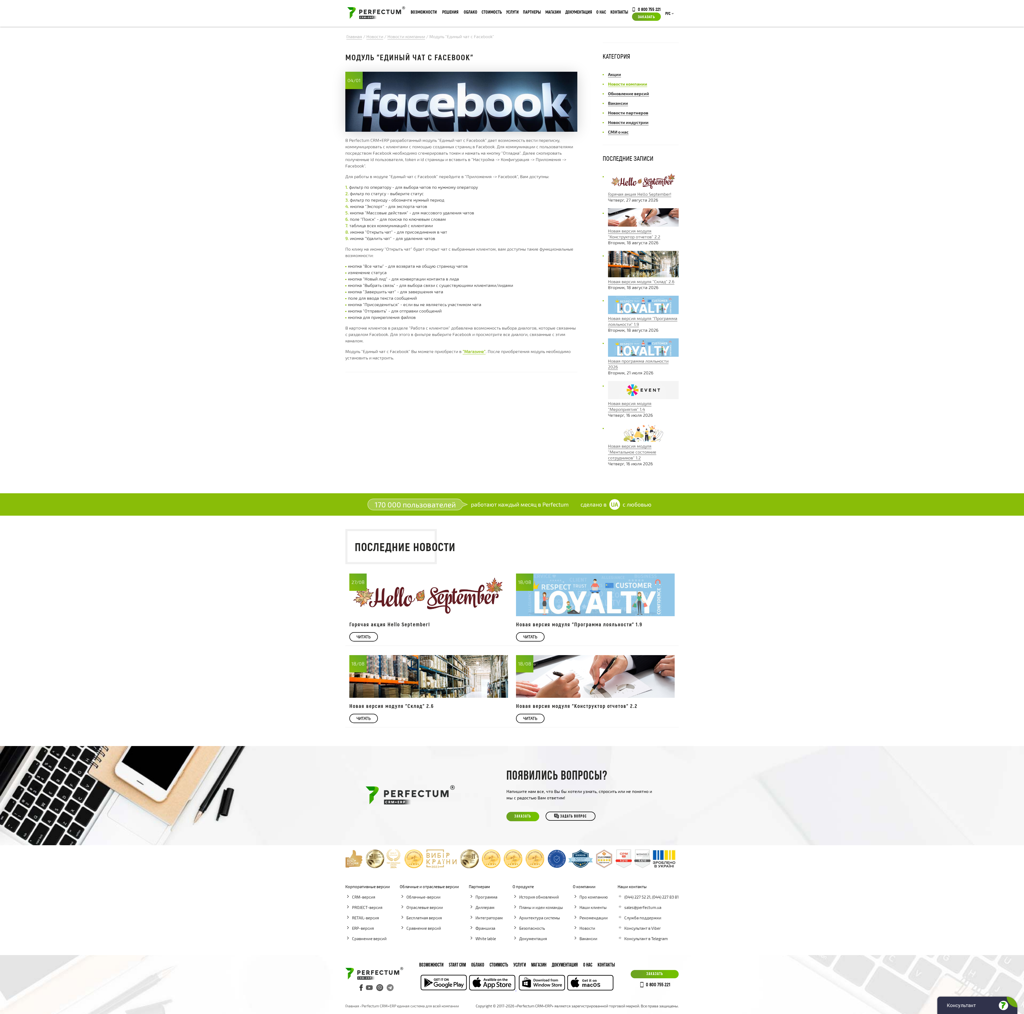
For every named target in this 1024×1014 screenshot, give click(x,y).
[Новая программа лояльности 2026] (643, 355)
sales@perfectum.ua (642, 907)
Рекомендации (593, 917)
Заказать (646, 16)
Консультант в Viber (642, 928)
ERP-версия (363, 928)
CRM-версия (363, 897)
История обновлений (539, 897)
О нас (601, 11)
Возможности (424, 11)
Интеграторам (489, 917)
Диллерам (484, 907)
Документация (578, 11)
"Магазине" (474, 351)
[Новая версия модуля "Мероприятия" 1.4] (643, 397)
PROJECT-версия (367, 907)
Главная (352, 1006)
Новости (587, 928)
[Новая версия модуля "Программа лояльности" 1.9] (643, 312)
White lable (485, 938)
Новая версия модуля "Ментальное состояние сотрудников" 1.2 (632, 451)
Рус (667, 14)
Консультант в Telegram (646, 938)
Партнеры (532, 11)
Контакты (619, 11)
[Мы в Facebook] (361, 987)
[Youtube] (369, 987)
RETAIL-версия (365, 917)
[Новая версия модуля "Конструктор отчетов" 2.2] (643, 224)
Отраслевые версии (424, 907)
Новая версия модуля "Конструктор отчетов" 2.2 (577, 706)
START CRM (457, 965)
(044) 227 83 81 (665, 897)
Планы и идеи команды (541, 907)
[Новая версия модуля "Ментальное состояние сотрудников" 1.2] (643, 440)
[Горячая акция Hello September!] (643, 188)
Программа (486, 897)
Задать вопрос (573, 817)
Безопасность (532, 928)
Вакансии (588, 938)
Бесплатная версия (424, 917)
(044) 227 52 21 (637, 897)
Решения (450, 11)
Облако (470, 11)
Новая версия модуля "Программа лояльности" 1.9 (579, 624)
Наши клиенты (593, 907)
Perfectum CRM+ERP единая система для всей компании (410, 1006)
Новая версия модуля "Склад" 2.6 (641, 281)
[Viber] (379, 987)
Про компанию (593, 897)
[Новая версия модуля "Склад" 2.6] (643, 275)
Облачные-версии (423, 897)
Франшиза (485, 928)
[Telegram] (390, 987)
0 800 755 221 (649, 9)
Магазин (553, 11)
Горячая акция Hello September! (639, 194)
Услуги (512, 11)
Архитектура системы (539, 917)
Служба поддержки (642, 917)
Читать (364, 636)
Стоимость (492, 11)
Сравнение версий (369, 938)
